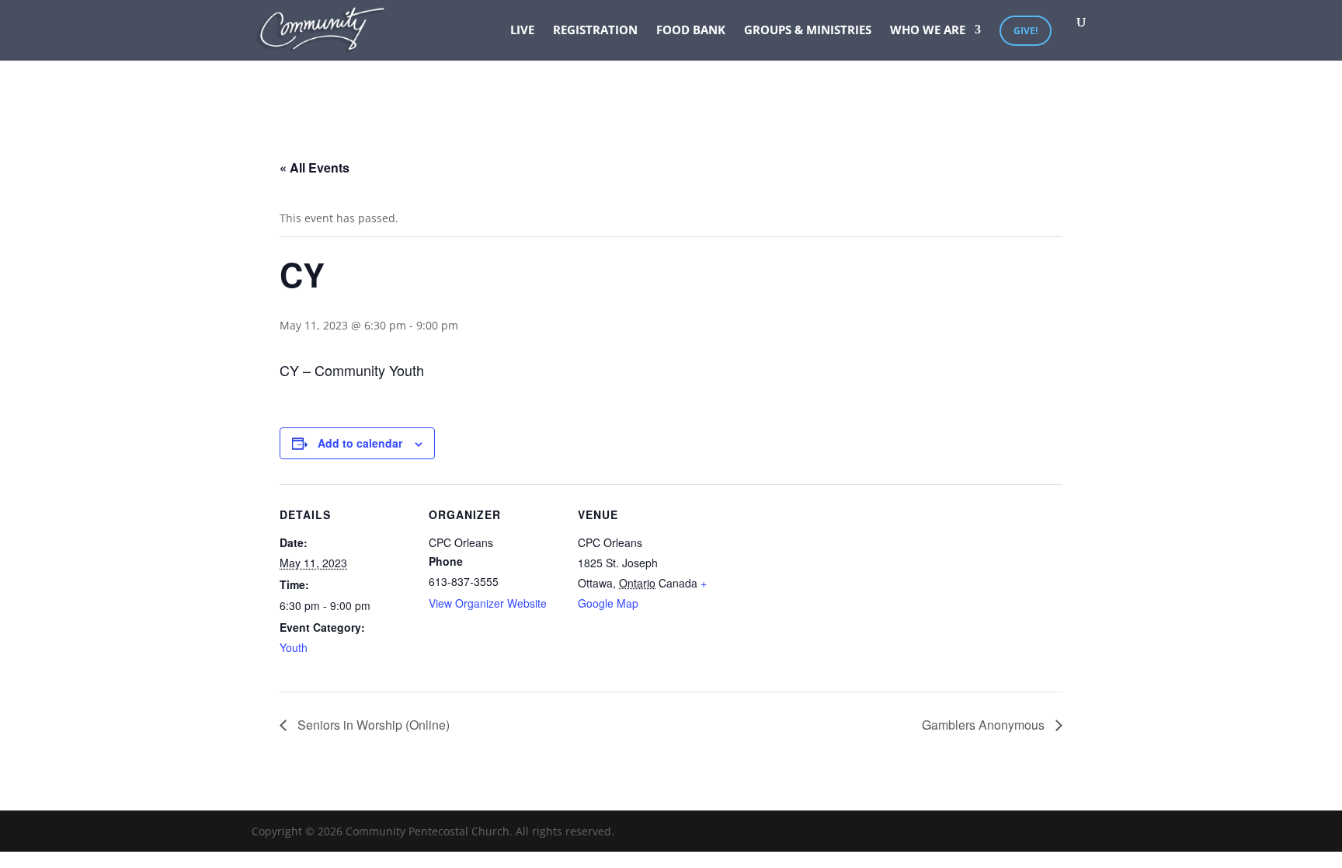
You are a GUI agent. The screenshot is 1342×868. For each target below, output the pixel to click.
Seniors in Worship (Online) (372, 725)
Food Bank (690, 30)
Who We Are (927, 30)
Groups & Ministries (807, 30)
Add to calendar (360, 443)
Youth (294, 647)
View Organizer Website (488, 603)
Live (522, 30)
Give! (1025, 30)
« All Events (314, 167)
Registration (595, 30)
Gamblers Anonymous (985, 725)
